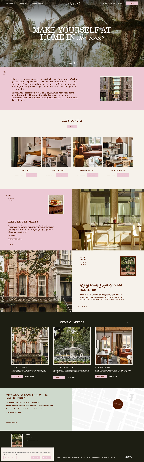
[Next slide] (14, 244)
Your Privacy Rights (108, 457)
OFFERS (113, 3)
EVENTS (105, 3)
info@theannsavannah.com (31, 440)
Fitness (10, 200)
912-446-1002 (28, 437)
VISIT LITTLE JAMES (15, 239)
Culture (82, 257)
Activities (83, 262)
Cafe (9, 195)
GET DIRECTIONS (12, 422)
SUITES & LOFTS (10, 3)
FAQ (69, 457)
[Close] (51, 449)
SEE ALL (129, 322)
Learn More (19, 175)
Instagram (75, 457)
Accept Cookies (46, 457)
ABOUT (120, 3)
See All (72, 126)
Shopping (83, 264)
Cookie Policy (96, 457)
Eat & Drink (23, 3)
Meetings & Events (37, 3)
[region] (27, 454)
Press (65, 457)
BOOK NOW (132, 3)
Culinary (82, 259)
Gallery (58, 457)
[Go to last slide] (6, 244)
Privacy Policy (85, 457)
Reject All (35, 457)
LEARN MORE (12, 235)
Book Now (31, 175)
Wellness (11, 198)
